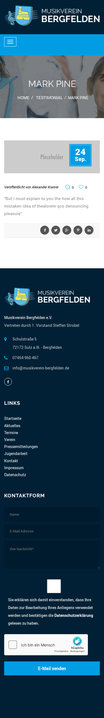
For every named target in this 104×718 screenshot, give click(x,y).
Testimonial (49, 97)
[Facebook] (8, 382)
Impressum (14, 467)
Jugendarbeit (15, 453)
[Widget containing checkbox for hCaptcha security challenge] (46, 644)
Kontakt (11, 460)
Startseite (12, 418)
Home (23, 97)
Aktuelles (12, 425)
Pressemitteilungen (21, 446)
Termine (11, 432)
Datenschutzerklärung (73, 615)
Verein (9, 439)
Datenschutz (15, 474)
